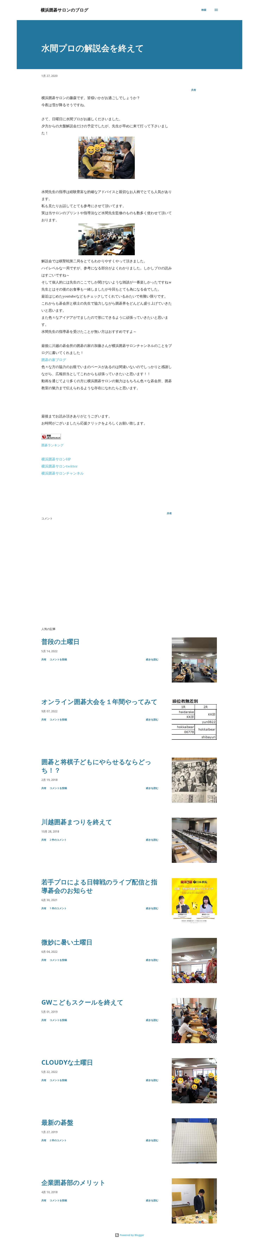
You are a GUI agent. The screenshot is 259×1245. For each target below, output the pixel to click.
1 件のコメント (58, 908)
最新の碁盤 (57, 1122)
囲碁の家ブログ (53, 359)
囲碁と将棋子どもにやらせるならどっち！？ (96, 766)
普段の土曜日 (60, 641)
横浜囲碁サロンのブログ (64, 10)
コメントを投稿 (58, 659)
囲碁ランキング (52, 445)
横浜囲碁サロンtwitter (59, 466)
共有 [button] (193, 89)
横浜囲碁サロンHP (56, 459)
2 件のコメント (58, 839)
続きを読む (152, 659)
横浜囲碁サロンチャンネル (62, 473)
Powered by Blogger (131, 1235)
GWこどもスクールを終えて (82, 1002)
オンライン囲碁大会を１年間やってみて (99, 701)
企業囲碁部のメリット (73, 1182)
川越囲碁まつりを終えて (76, 822)
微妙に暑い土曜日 (66, 942)
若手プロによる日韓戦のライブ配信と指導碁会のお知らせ (99, 886)
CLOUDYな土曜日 (67, 1062)
